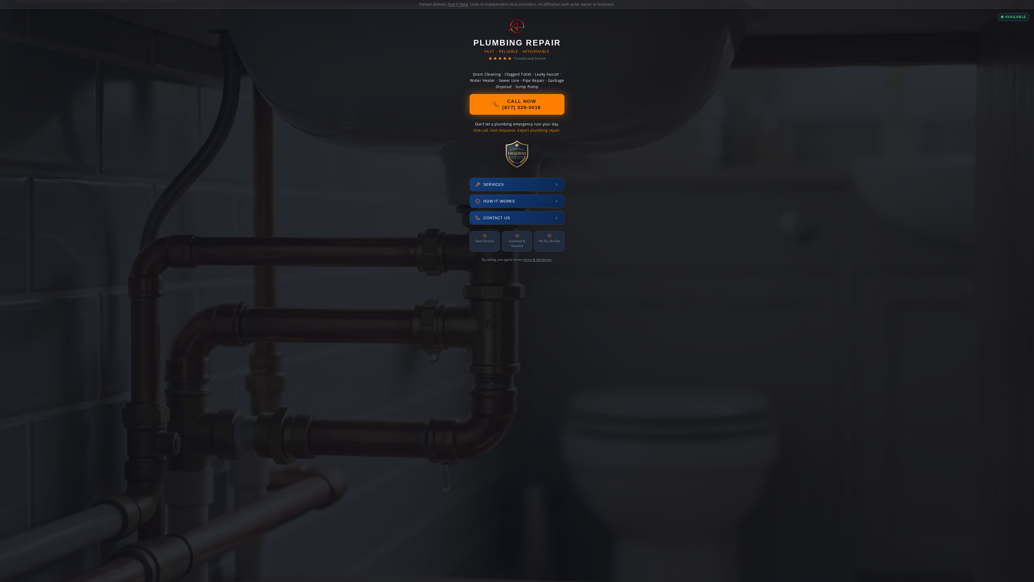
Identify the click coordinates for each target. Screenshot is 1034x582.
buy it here (458, 4)
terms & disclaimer (537, 259)
